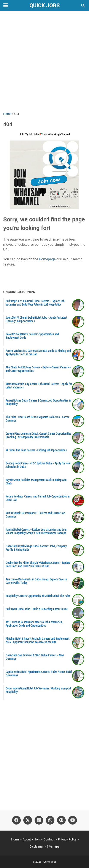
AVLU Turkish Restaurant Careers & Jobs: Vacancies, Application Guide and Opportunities (34, 623)
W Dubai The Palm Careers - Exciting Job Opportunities (36, 450)
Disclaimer (36, 846)
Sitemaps (53, 846)
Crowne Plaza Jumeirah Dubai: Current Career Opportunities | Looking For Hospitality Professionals (38, 435)
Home (15, 839)
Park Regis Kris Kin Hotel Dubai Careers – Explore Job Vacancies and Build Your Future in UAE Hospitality (35, 302)
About (27, 839)
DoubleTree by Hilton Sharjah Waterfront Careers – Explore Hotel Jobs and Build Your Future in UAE (38, 564)
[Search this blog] (83, 5)
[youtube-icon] (72, 820)
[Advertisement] (44, 62)
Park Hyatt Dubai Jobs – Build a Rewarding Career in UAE (37, 609)
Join (37, 839)
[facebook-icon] (16, 820)
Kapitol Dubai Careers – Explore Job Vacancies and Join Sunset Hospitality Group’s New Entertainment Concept (36, 531)
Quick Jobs (44, 5)
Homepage (47, 259)
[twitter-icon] (27, 820)
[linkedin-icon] (39, 820)
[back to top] (80, 858)
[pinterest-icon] (61, 820)
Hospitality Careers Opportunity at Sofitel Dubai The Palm (38, 596)
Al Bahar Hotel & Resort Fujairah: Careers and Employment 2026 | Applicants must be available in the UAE (37, 640)
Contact (49, 839)
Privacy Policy (67, 839)
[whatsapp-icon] (50, 820)
